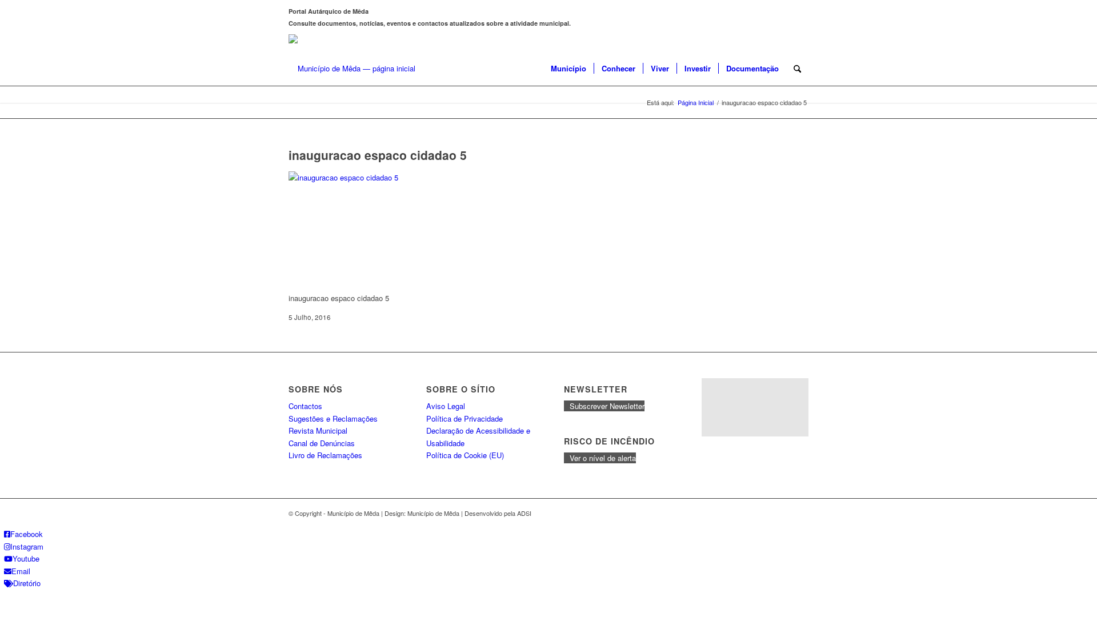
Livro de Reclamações (325, 455)
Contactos (305, 405)
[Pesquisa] (797, 68)
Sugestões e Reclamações (333, 418)
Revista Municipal (318, 430)
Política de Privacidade (464, 418)
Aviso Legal (445, 405)
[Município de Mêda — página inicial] (352, 68)
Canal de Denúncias (322, 443)
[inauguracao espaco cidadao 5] (374, 177)
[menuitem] (568, 68)
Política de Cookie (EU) (465, 455)
